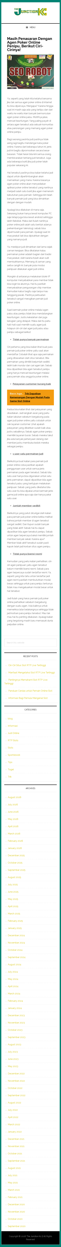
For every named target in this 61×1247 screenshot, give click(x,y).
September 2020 (17, 1226)
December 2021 (16, 1139)
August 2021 (14, 1168)
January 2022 (15, 1131)
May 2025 (13, 899)
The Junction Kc (34, 1236)
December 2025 (16, 855)
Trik (9, 776)
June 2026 (13, 811)
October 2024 (15, 950)
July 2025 (13, 884)
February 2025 (15, 921)
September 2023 (16, 1037)
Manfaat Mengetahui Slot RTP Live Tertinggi (31, 672)
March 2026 (14, 833)
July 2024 (13, 971)
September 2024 (17, 957)
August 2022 (14, 1102)
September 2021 (16, 1160)
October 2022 (15, 1088)
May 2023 (13, 1066)
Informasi (13, 726)
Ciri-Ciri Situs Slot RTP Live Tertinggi (27, 665)
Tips (10, 762)
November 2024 (16, 942)
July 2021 (12, 1175)
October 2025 (15, 862)
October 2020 (15, 1219)
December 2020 (16, 1204)
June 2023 (13, 1059)
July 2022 (13, 1110)
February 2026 (15, 841)
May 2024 (13, 979)
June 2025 (13, 891)
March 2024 (14, 993)
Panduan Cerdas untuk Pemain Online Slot (30, 690)
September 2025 (16, 870)
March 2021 (14, 1190)
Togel (11, 769)
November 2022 (16, 1080)
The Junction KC (30, 11)
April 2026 (13, 826)
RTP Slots (13, 740)
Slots (10, 747)
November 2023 (16, 1022)
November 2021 (16, 1146)
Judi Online (13, 733)
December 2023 (16, 1015)
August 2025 (14, 877)
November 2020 (16, 1211)
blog (10, 718)
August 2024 (14, 964)
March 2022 (14, 1124)
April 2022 (13, 1117)
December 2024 (16, 935)
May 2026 (13, 819)
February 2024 (15, 1001)
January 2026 (15, 848)
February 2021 (15, 1197)
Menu (32, 27)
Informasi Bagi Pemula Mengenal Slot (28, 698)
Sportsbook (14, 755)
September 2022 (16, 1095)
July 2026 (13, 804)
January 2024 (15, 1008)
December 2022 (16, 1073)
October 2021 (15, 1153)
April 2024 (13, 986)
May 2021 (13, 1182)
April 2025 (13, 906)
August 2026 (14, 797)
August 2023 (14, 1044)
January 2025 (15, 928)
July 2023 (13, 1051)
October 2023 (15, 1030)
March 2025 (14, 913)
